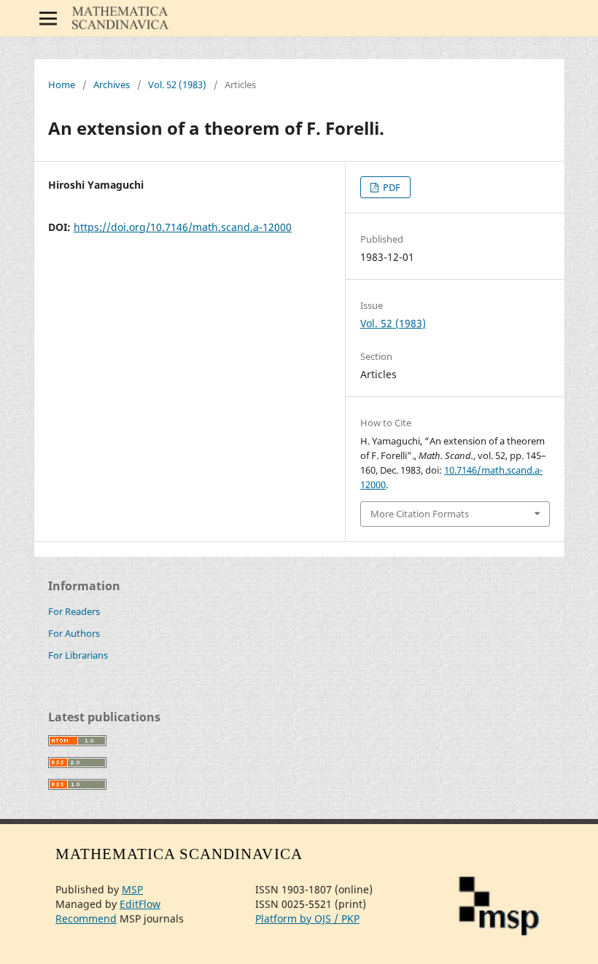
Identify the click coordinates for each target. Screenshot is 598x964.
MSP (132, 889)
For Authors (74, 633)
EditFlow (140, 904)
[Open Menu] (48, 18)
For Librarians (78, 655)
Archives (111, 84)
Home (61, 84)
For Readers (74, 611)
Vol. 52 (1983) (177, 84)
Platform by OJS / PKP (307, 918)
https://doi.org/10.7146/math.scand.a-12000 (183, 227)
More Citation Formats (419, 513)
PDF (390, 187)
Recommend (86, 918)
